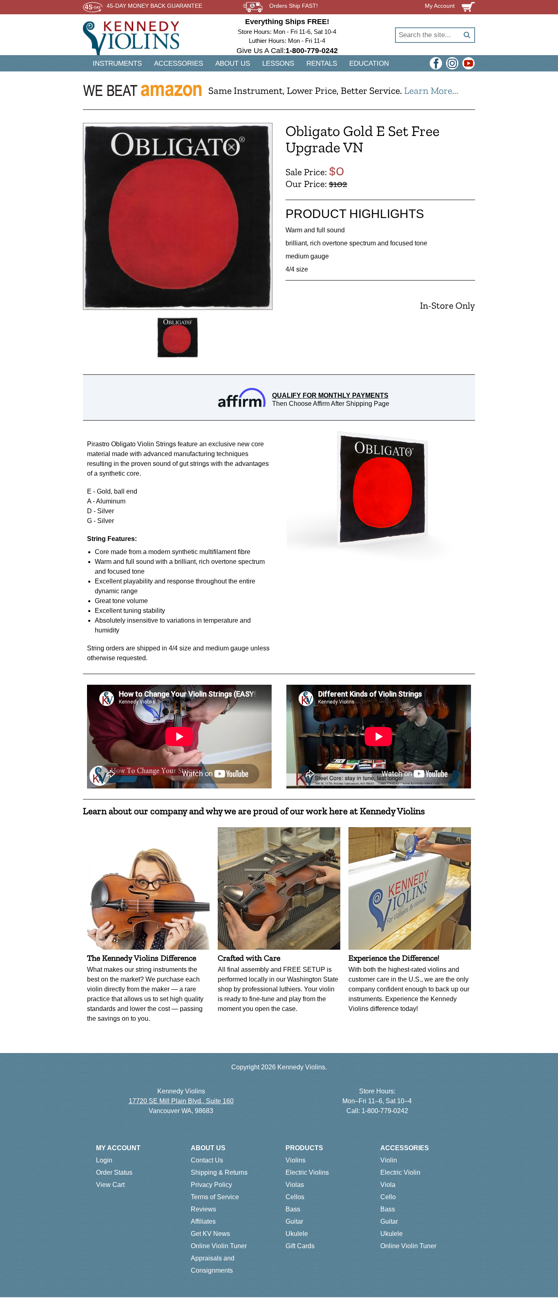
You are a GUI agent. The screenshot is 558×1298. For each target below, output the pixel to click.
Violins (296, 1160)
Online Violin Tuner (219, 1245)
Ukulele (297, 1233)
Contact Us (207, 1160)
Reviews (203, 1209)
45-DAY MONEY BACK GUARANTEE (154, 6)
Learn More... (431, 90)
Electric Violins (307, 1172)
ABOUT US (232, 63)
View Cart (110, 1184)
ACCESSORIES (178, 63)
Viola (387, 1184)
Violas (295, 1184)
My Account (118, 1147)
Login (104, 1160)
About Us (208, 1147)
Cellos (295, 1196)
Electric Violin (400, 1172)
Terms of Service (215, 1196)
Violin (388, 1160)
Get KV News (210, 1233)
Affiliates (203, 1221)
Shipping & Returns (219, 1172)
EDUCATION (369, 63)
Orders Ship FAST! (293, 6)
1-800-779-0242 (385, 1110)
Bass (293, 1209)
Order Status (114, 1172)
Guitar (294, 1221)
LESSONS (278, 63)
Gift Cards (300, 1245)
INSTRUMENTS (117, 63)
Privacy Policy (211, 1184)
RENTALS (321, 63)
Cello (388, 1196)
